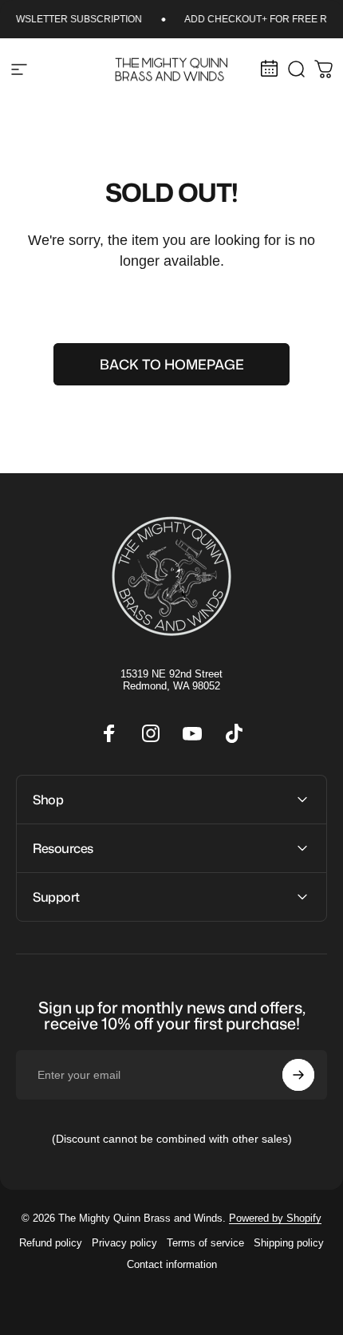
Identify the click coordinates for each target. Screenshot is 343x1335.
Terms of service (205, 1243)
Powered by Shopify (275, 1218)
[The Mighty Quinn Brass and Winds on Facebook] (109, 733)
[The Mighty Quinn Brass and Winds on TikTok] (233, 733)
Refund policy (50, 1243)
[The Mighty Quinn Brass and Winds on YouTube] (192, 733)
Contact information (172, 1264)
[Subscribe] (298, 1075)
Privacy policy (124, 1243)
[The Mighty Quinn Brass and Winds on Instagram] (150, 733)
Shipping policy (289, 1243)
